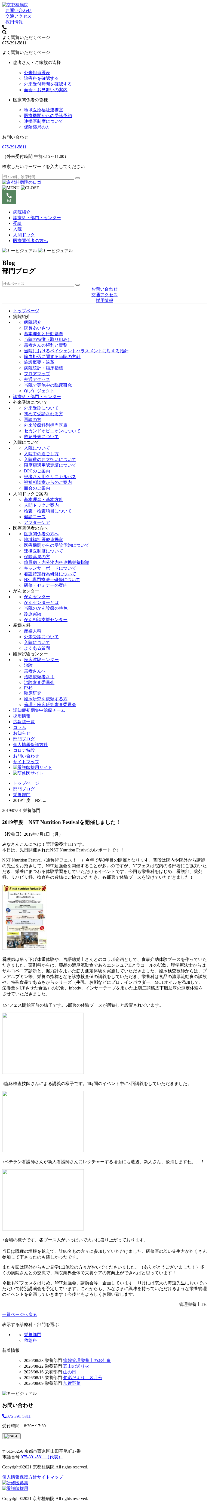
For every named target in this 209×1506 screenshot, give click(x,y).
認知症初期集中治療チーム (39, 710)
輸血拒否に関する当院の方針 (52, 356)
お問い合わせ (18, 10)
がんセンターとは (41, 602)
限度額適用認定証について (50, 465)
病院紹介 (21, 212)
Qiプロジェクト (39, 391)
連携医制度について (43, 121)
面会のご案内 (37, 488)
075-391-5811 (14, 147)
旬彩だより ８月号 (82, 1377)
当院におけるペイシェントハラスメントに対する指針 (76, 351)
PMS (28, 688)
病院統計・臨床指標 (43, 368)
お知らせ (21, 733)
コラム (19, 727)
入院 (17, 229)
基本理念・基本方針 (43, 499)
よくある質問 (37, 648)
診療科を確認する (41, 78)
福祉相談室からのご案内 (48, 482)
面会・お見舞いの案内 (45, 89)
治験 (28, 665)
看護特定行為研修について (50, 574)
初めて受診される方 (43, 413)
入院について (37, 448)
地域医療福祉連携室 (43, 110)
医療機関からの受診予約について (56, 545)
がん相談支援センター (45, 619)
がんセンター (37, 596)
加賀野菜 (72, 1383)
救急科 (30, 1340)
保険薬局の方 (37, 127)
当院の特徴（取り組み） (48, 339)
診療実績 (32, 614)
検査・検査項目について (48, 511)
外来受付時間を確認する (48, 84)
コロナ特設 (24, 750)
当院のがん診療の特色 (45, 608)
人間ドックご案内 (41, 505)
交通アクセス (18, 16)
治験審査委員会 (39, 682)
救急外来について (41, 436)
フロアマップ (37, 373)
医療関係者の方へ (30, 240)
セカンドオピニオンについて (52, 431)
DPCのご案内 (37, 471)
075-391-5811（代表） (42, 1457)
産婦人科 (32, 631)
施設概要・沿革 (39, 362)
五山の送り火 (76, 1366)
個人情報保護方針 (30, 744)
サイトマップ (26, 761)
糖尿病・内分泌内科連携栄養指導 (56, 562)
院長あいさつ (37, 328)
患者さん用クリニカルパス (50, 476)
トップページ (26, 310)
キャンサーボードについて (50, 568)
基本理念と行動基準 (43, 333)
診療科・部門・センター (37, 217)
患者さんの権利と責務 (45, 345)
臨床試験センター (41, 659)
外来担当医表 (37, 72)
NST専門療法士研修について (52, 579)
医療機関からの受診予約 (48, 115)
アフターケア (37, 522)
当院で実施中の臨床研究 (48, 385)
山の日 (69, 1372)
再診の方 (32, 419)
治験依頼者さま (39, 676)
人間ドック (24, 235)
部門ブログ (24, 739)
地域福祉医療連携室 (43, 539)
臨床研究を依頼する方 (45, 699)
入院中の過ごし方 (41, 453)
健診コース (35, 516)
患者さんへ (35, 671)
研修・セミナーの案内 (45, 585)
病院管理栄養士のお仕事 (87, 1360)
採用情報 (14, 22)
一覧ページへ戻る (19, 1314)
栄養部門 (21, 794)
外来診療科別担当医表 (45, 425)
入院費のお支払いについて (50, 459)
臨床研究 (32, 693)
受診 (17, 223)
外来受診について (41, 408)
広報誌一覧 (24, 721)
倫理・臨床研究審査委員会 (50, 704)
